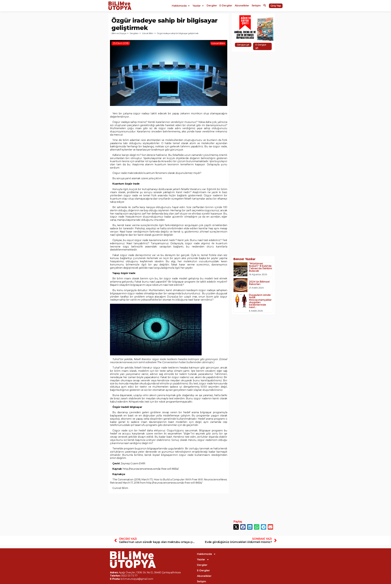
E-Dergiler (203, 570)
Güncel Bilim (147, 33)
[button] (181, 5)
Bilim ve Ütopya (118, 33)
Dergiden (134, 33)
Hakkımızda (204, 554)
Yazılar (201, 559)
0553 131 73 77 (129, 575)
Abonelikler (204, 576)
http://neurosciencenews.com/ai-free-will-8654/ (151, 468)
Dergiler (202, 565)
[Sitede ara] (264, 5)
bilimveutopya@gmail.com (137, 578)
